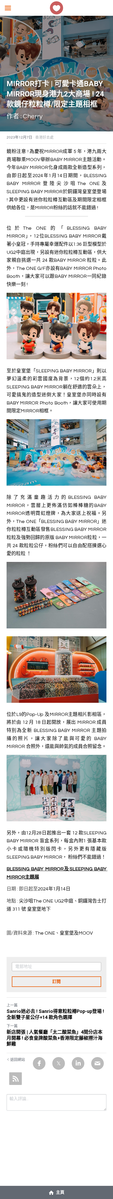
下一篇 (12, 1026)
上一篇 (12, 1005)
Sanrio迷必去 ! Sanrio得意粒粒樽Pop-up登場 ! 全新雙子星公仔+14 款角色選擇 (55, 1014)
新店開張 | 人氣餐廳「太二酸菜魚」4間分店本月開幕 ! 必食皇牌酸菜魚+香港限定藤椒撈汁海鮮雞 (54, 1038)
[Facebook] (39, 1063)
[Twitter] (58, 1063)
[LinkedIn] (78, 1063)
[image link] (56, 7)
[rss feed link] (15, 1078)
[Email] (97, 1063)
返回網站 (17, 1060)
